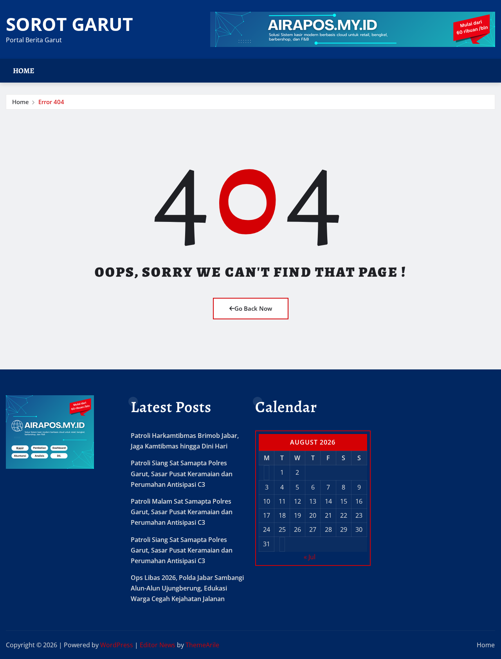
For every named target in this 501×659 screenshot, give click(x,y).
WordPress (116, 645)
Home (23, 70)
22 (343, 515)
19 (297, 515)
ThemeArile (202, 645)
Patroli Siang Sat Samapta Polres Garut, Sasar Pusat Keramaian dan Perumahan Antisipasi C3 (181, 473)
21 (328, 515)
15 (343, 501)
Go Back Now (253, 308)
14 (328, 501)
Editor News (157, 645)
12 (297, 501)
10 (266, 501)
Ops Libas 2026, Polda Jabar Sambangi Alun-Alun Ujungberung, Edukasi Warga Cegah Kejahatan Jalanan (187, 588)
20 (312, 515)
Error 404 (51, 102)
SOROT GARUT (69, 24)
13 (312, 501)
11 (282, 501)
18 (282, 515)
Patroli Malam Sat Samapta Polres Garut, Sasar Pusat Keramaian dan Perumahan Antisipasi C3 (181, 512)
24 (266, 529)
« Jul (309, 557)
